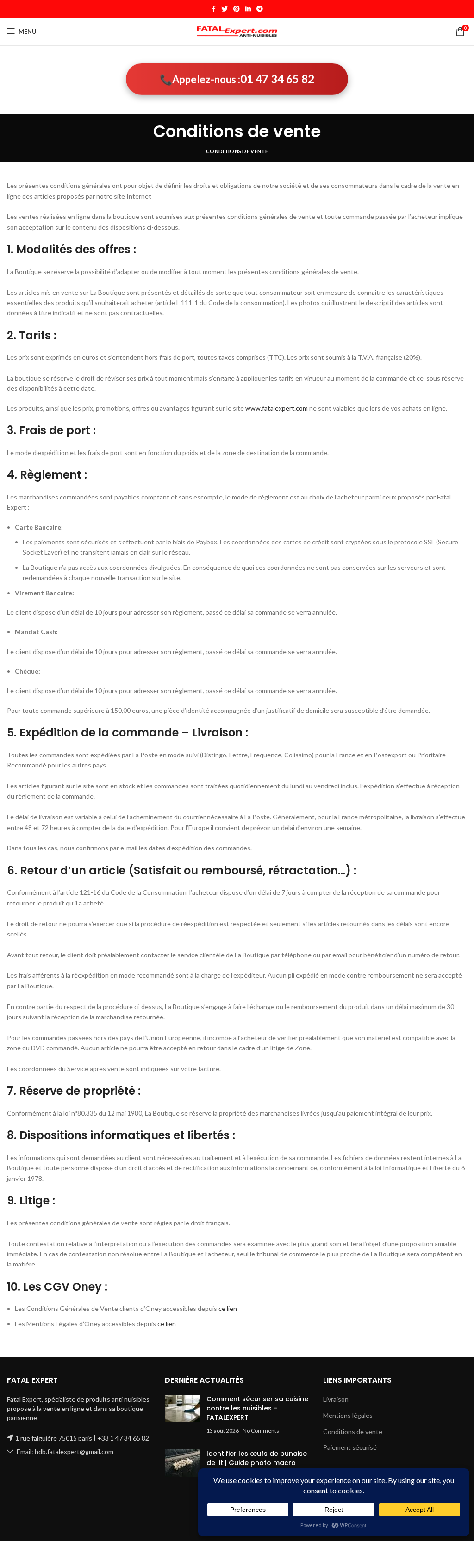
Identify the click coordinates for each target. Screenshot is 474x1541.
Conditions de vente (352, 1431)
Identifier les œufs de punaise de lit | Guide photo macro (256, 1458)
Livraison (336, 1399)
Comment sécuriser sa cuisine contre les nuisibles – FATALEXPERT (257, 1408)
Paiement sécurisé (350, 1447)
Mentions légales (348, 1415)
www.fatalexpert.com (276, 408)
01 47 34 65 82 (277, 77)
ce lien (227, 1308)
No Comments (261, 1430)
